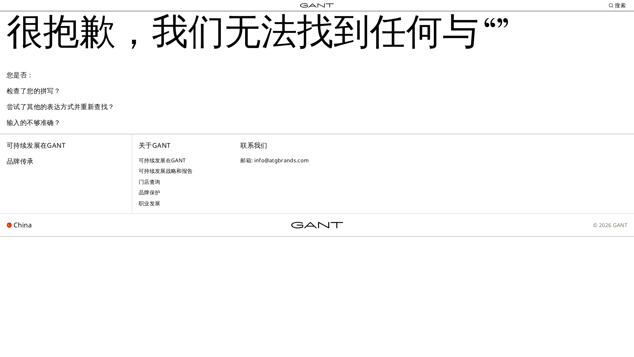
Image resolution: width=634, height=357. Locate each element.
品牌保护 (149, 192)
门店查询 (149, 181)
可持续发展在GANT (36, 145)
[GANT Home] (316, 5)
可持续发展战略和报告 (166, 171)
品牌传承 (20, 161)
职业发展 (149, 203)
